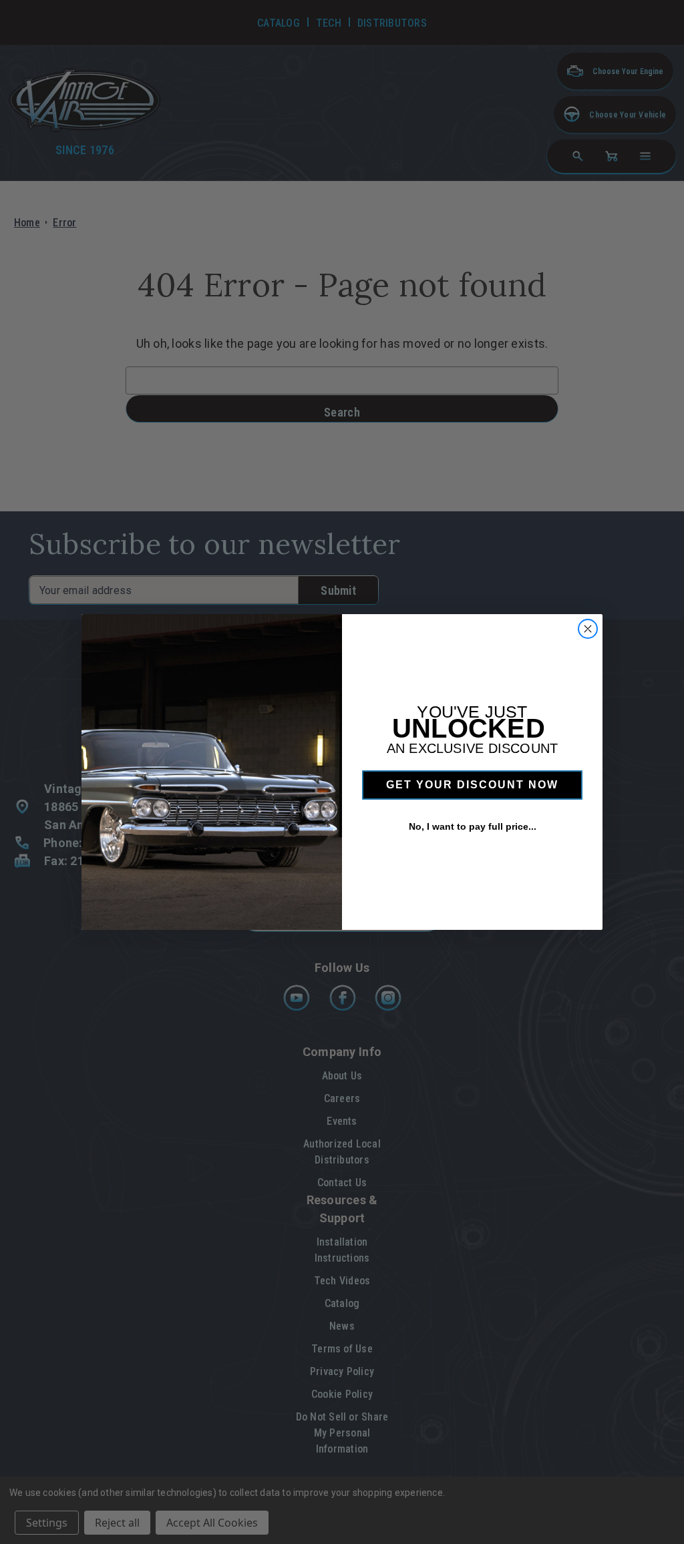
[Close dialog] (588, 629)
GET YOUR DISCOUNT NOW (472, 784)
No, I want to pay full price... (472, 826)
